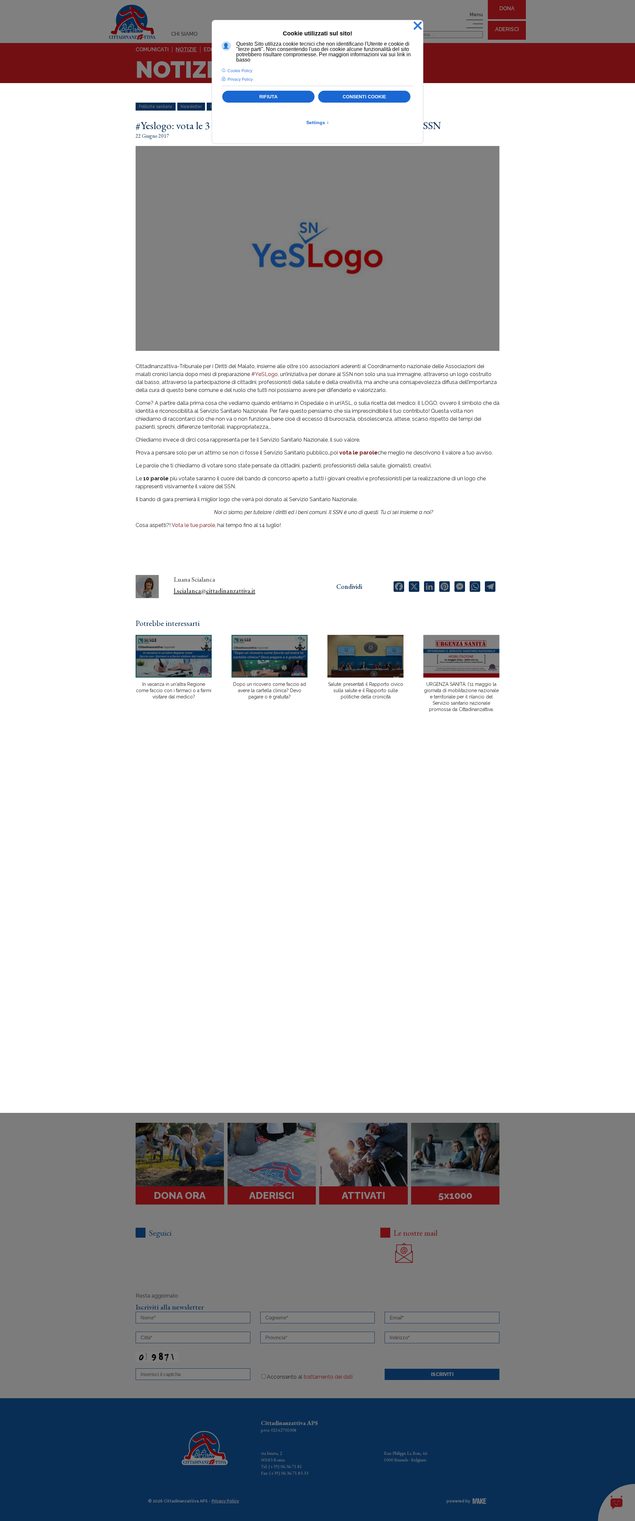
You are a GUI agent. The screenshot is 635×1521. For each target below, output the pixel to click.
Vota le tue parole (193, 525)
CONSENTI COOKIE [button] (364, 96)
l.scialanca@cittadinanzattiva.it (214, 591)
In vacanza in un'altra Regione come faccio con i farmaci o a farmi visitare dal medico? (173, 690)
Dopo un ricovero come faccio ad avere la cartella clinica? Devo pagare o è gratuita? (269, 690)
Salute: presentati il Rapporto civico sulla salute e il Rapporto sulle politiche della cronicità (365, 690)
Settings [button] (317, 122)
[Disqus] (317, 833)
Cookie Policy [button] (240, 71)
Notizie (186, 49)
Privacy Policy (225, 1501)
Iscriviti (442, 1374)
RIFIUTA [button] (268, 96)
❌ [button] (417, 26)
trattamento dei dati (328, 1377)
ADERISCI (507, 29)
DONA (507, 8)
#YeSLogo (264, 374)
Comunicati (152, 49)
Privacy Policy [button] (240, 79)
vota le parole (358, 453)
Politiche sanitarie (155, 106)
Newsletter (191, 106)
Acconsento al (310, 1377)
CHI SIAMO (184, 34)
